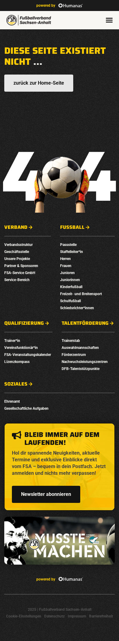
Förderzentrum (74, 355)
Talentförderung (85, 323)
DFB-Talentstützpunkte (80, 369)
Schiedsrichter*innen (77, 308)
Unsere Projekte (17, 259)
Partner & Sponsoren (21, 266)
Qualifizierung (24, 323)
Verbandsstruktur (18, 245)
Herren (65, 259)
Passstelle (68, 245)
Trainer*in (12, 341)
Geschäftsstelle (16, 252)
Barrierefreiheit (101, 616)
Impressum (77, 616)
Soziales (15, 384)
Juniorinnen (70, 280)
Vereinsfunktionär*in (21, 348)
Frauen (65, 266)
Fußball (72, 227)
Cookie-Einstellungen (23, 616)
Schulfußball (70, 301)
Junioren (67, 273)
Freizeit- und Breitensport (81, 294)
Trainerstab (71, 341)
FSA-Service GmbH (19, 273)
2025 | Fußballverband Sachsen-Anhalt (60, 609)
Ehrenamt (12, 401)
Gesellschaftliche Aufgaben (26, 408)
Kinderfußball (71, 287)
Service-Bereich (17, 280)
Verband (15, 227)
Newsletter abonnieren (46, 494)
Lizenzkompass (17, 362)
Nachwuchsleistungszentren (85, 362)
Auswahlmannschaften (80, 348)
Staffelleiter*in (71, 252)
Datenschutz (54, 616)
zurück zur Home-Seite (38, 83)
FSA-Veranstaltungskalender (27, 355)
